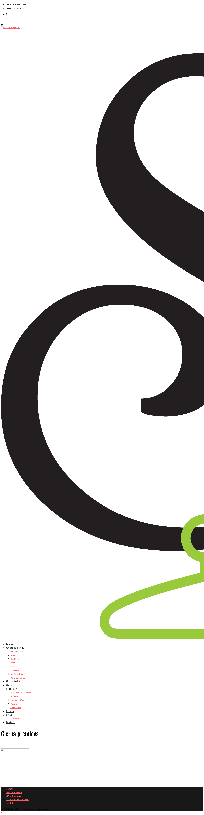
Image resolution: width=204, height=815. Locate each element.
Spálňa (13, 655)
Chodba (13, 666)
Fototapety (14, 696)
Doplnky (13, 704)
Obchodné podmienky (17, 799)
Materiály (11, 688)
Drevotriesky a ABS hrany (20, 692)
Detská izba (15, 659)
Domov (9, 644)
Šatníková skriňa (16, 674)
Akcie (9, 685)
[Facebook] (6, 14)
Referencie (14, 719)
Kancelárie (14, 670)
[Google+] (7, 17)
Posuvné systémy (17, 700)
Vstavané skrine (15, 647)
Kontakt (10, 722)
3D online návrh (14, 795)
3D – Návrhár (13, 681)
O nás (9, 715)
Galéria (10, 711)
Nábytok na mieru (17, 651)
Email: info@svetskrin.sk (16, 4)
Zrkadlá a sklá (15, 708)
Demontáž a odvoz (17, 678)
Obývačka (14, 663)
